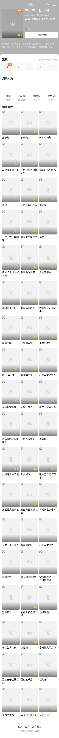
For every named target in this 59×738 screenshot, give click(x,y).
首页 (20, 726)
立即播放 (42, 35)
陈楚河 (52, 19)
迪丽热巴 (36, 19)
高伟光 (44, 19)
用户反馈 (36, 726)
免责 (27, 726)
